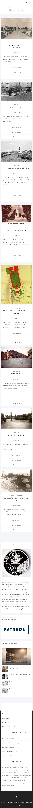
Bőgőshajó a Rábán (8, 747)
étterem (12, 785)
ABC (3, 767)
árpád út (24, 783)
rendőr (12, 778)
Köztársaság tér (16, 775)
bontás (27, 767)
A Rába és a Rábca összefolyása (11, 742)
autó (19, 767)
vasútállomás (5, 783)
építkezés (4, 785)
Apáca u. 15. (12, 688)
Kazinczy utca (9, 772)
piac (3, 778)
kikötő (19, 772)
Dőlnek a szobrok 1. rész (16, 435)
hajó (27, 770)
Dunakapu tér (8, 770)
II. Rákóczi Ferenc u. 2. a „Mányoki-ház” (19, 674)
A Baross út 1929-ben (8, 756)
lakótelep (22, 775)
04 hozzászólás (17, 455)
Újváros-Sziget (16, 227)
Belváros (16, 432)
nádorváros (27, 775)
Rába (15, 778)
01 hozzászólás (17, 520)
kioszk (23, 772)
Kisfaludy (4, 775)
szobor (25, 778)
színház (11, 780)
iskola (3, 772)
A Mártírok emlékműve (16, 230)
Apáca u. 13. (12, 681)
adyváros (7, 767)
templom (15, 780)
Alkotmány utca (13, 767)
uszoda (19, 780)
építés (8, 785)
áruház (28, 783)
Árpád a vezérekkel (8, 738)
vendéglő (11, 783)
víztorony (19, 783)
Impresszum (6, 718)
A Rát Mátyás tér (16, 374)
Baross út (22, 767)
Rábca (18, 778)
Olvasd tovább (16, 72)
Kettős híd (15, 772)
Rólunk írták (6, 722)
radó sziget (7, 778)
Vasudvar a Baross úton (9, 751)
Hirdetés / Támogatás (9, 727)
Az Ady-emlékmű (16, 107)
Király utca (27, 772)
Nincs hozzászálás (17, 127)
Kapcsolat (5, 713)
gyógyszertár (20, 770)
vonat (15, 783)
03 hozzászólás (17, 67)
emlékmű (14, 770)
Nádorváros (16, 104)
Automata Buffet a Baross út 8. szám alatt (15, 661)
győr (25, 770)
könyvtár (9, 775)
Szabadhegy (16, 165)
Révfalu (16, 42)
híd (29, 770)
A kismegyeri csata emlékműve (16, 168)
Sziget (21, 778)
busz (3, 770)
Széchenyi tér (5, 780)
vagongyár (24, 780)
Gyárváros (16, 308)
